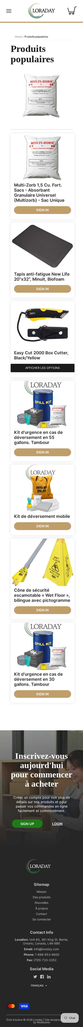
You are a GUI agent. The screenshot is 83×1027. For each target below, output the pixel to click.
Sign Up (27, 824)
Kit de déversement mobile (42, 516)
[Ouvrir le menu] (8, 11)
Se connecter (41, 919)
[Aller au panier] (72, 11)
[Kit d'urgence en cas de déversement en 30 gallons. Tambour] (42, 646)
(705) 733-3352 (45, 960)
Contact (41, 914)
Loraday (38, 1019)
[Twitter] (35, 976)
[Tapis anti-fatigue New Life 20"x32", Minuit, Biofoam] (42, 246)
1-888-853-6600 (47, 954)
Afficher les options (42, 367)
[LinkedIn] (49, 976)
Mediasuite (43, 1022)
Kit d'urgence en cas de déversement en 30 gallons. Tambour (38, 679)
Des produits (41, 897)
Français (37, 985)
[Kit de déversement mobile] (42, 488)
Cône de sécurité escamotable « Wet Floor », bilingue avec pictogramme (42, 595)
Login (57, 824)
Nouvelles (41, 902)
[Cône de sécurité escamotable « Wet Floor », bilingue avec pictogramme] (42, 562)
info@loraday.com (46, 949)
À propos (41, 908)
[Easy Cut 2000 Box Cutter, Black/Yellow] (42, 325)
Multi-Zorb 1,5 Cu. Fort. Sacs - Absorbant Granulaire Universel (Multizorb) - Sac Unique (39, 193)
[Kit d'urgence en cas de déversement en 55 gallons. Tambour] (42, 404)
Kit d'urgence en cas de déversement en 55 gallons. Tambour (38, 437)
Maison (41, 891)
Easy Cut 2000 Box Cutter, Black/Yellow (41, 355)
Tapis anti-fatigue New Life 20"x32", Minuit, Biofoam (42, 277)
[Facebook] (42, 976)
